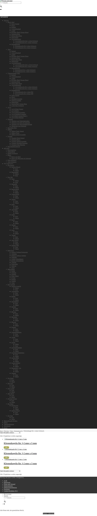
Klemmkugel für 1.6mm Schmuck (25, 71)
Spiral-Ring (14, 37)
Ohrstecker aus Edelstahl (18, 126)
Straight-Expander (16, 99)
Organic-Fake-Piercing (18, 145)
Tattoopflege (11, 151)
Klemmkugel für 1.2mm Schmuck (25, 70)
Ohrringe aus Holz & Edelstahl (20, 123)
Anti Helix (14, 209)
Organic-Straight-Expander (19, 143)
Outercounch (15, 194)
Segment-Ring (15, 34)
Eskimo (13, 327)
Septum (13, 307)
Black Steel (11, 22)
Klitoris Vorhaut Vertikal (18, 255)
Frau (16, 169)
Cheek (13, 337)
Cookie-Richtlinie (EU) (11, 491)
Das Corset (11, 388)
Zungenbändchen (16, 347)
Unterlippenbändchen (17, 353)
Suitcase (13, 266)
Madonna (14, 317)
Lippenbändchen (16, 332)
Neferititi (14, 257)
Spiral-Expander (16, 100)
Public (13, 271)
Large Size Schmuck (17, 105)
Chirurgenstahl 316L (14, 73)
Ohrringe (10, 119)
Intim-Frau (11, 250)
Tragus (13, 199)
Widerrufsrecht (8, 486)
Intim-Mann (11, 269)
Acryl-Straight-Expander (18, 114)
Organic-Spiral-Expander (18, 141)
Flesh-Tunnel (15, 24)
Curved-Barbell (16, 29)
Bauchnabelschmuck (14, 146)
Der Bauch (11, 165)
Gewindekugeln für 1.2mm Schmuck (26, 87)
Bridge (13, 296)
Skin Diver (11, 393)
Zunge (13, 342)
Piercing (6, 20)
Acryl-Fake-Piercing (17, 117)
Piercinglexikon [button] (8, 163)
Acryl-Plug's (15, 111)
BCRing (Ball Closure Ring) (20, 32)
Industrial (14, 184)
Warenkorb (7, 426)
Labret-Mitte (15, 358)
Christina (14, 254)
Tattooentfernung (9, 424)
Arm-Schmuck (12, 162)
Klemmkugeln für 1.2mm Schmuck (25, 46)
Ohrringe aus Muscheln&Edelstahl (21, 124)
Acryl (9, 107)
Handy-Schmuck (13, 153)
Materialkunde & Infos (10, 421)
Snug (12, 179)
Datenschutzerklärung (10, 487)
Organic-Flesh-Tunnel (18, 138)
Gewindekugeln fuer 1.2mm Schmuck (26, 41)
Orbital (13, 225)
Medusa (13, 312)
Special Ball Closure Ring (19, 104)
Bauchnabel (14, 172)
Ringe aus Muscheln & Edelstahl (21, 158)
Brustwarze (14, 405)
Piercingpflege (12, 150)
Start (1, 431)
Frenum (13, 274)
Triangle (13, 262)
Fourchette (14, 264)
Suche (2, 2)
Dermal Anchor (12, 399)
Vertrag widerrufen (48, 513)
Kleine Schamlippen (17, 261)
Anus (13, 267)
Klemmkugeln (15, 44)
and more (6, 148)
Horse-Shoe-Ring (16, 36)
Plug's (13, 25)
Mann (17, 170)
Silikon (10, 129)
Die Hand (10, 378)
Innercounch (15, 189)
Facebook (7, 489)
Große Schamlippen (17, 259)
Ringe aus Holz (16, 157)
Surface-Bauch (15, 167)
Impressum (7, 482)
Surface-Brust (15, 410)
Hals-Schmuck (12, 160)
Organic (10, 136)
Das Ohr (10, 177)
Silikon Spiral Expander (18, 134)
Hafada (13, 279)
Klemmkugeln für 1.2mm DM (24, 92)
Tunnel (13, 235)
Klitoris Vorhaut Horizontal (19, 252)
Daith (13, 215)
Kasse (5, 428)
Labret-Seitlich (15, 363)
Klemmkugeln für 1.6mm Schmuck (25, 48)
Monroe (13, 322)
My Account (7, 494)
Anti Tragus (14, 240)
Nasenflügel (15, 301)
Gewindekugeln (16, 39)
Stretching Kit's (12, 128)
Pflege (6, 422)
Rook (13, 220)
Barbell (13, 27)
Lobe (12, 230)
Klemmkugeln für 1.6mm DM (24, 94)
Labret (13, 31)
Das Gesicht (11, 284)
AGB (5, 481)
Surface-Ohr (15, 245)
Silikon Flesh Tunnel (17, 131)
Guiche (13, 281)
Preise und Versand (9, 484)
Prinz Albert (15, 276)
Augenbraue (15, 291)
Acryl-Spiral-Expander (18, 112)
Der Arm (10, 383)
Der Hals (10, 416)
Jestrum (13, 373)
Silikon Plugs (15, 133)
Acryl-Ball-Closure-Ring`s (19, 116)
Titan (9, 49)
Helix (13, 204)
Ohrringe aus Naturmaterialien (20, 121)
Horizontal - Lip (16, 368)
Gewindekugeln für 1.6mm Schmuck (26, 42)
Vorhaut (13, 272)
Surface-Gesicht (16, 286)
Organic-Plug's (15, 140)
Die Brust (10, 404)
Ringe (9, 155)
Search (6, 496)
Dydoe (13, 278)
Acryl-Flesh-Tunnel (17, 109)
